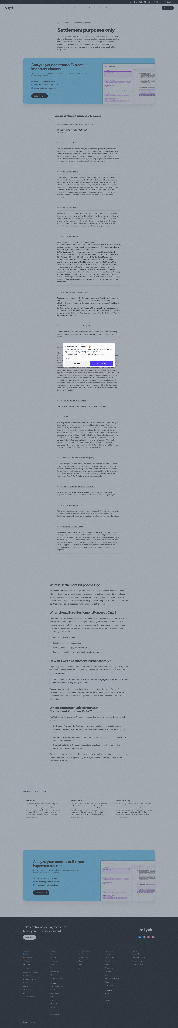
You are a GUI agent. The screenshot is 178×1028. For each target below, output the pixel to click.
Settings (68, 358)
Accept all (101, 363)
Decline (77, 363)
